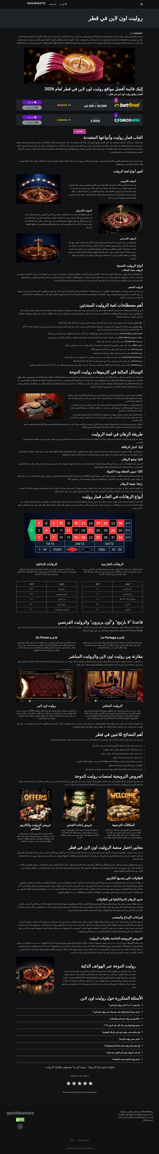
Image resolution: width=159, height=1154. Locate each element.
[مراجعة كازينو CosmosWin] (127, 122)
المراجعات (52, 4)
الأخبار (72, 1140)
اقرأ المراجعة (31, 108)
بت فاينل (113, 943)
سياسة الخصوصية (83, 1140)
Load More (79, 131)
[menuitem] (63, 4)
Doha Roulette (36, 3)
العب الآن (31, 102)
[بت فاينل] (127, 106)
